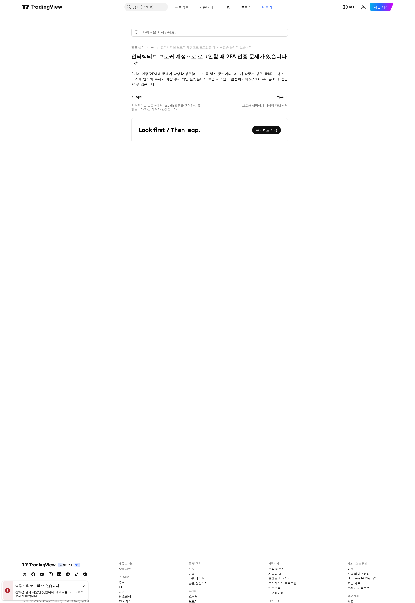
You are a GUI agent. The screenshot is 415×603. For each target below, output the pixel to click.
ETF (121, 587)
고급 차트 (353, 583)
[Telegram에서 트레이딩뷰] (68, 574)
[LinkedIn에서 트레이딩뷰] (59, 574)
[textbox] (211, 32)
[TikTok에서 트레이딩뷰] (76, 574)
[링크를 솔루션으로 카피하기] (136, 63)
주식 (122, 582)
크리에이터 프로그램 (282, 583)
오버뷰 (193, 596)
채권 (122, 592)
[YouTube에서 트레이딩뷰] (42, 574)
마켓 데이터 (197, 578)
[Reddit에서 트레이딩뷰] (85, 574)
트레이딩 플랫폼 (358, 588)
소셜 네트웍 (276, 569)
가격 (192, 573)
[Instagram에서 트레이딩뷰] (51, 574)
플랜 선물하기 (198, 583)
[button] (192, 7)
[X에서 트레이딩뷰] (25, 574)
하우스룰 (274, 588)
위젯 (350, 569)
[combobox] (209, 32)
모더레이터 (276, 592)
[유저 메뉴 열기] (363, 7)
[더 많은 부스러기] (153, 47)
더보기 (267, 7)
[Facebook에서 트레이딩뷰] (33, 574)
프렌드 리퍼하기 (279, 578)
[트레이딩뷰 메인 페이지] (42, 7)
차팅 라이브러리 (358, 573)
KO (351, 7)
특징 (192, 569)
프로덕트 (182, 7)
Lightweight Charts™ (361, 578)
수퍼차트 (125, 569)
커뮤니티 (206, 7)
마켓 (227, 7)
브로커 (246, 7)
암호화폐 (125, 596)
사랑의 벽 (274, 573)
